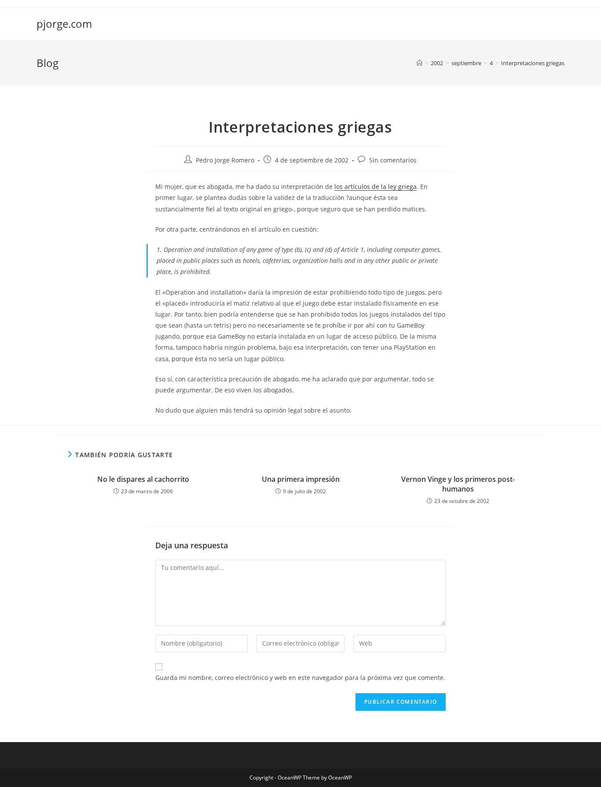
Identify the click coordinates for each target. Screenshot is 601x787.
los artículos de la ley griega (375, 186)
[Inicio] (419, 63)
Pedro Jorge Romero (225, 160)
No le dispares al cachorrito (143, 479)
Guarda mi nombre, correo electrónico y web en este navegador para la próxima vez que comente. (300, 677)
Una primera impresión (301, 479)
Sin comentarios (393, 160)
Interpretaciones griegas (532, 63)
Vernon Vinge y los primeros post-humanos (458, 484)
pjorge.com (64, 23)
